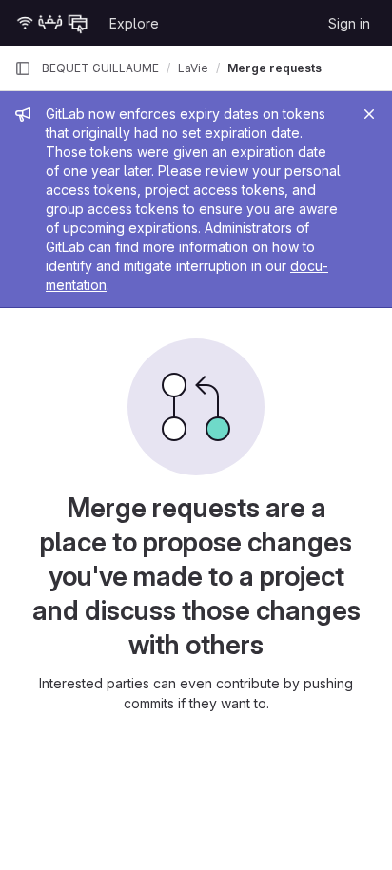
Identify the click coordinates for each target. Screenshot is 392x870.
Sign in (349, 23)
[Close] (369, 114)
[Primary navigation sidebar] (23, 68)
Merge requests (274, 68)
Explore (134, 23)
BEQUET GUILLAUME (100, 68)
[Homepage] (52, 23)
